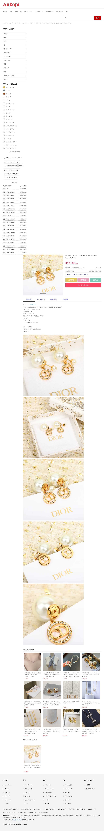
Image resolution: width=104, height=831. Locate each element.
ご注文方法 (71, 809)
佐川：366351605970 (9, 212)
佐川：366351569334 (9, 242)
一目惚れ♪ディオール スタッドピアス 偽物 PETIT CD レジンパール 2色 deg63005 (32, 703)
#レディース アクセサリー (81, 274)
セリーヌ (8, 97)
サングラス (59, 12)
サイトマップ (32, 812)
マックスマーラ (10, 132)
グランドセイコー (11, 142)
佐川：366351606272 (9, 215)
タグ (66, 274)
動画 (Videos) (6, 812)
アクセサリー (39, 12)
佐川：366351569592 (9, 239)
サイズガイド (41, 299)
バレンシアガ (10, 129)
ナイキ (8, 90)
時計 (16, 12)
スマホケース (50, 12)
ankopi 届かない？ (26, 809)
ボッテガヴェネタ (11, 148)
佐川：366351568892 (9, 195)
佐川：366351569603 (9, 232)
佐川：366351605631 (9, 225)
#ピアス (71, 274)
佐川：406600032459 (9, 192)
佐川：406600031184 (9, 252)
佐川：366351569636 (9, 229)
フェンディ (9, 138)
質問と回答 (53, 299)
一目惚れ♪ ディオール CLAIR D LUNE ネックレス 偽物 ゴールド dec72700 (52, 731)
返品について (37, 809)
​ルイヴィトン (69, 785)
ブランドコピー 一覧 (14, 151)
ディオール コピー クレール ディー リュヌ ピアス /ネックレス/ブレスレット (91, 703)
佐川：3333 (6, 188)
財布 (11, 12)
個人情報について (90, 788)
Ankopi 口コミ (92, 809)
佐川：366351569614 (9, 236)
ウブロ (47, 800)
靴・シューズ (28, 12)
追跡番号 (65, 299)
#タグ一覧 (15, 182)
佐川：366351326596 (9, 202)
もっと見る (23, 186)
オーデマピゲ (48, 792)
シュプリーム (10, 135)
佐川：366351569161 (9, 246)
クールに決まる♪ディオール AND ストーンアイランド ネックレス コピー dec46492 (91, 731)
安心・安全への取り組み (19, 812)
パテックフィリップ (50, 796)
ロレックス (9, 119)
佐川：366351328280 (9, 209)
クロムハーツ (10, 110)
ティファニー (10, 122)
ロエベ (8, 106)
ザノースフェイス (11, 145)
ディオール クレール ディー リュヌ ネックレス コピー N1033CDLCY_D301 (32, 731)
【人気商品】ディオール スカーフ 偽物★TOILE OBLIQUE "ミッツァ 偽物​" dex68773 (51, 674)
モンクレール (10, 103)
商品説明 (28, 299)
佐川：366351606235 (9, 222)
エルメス (8, 94)
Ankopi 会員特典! (43, 812)
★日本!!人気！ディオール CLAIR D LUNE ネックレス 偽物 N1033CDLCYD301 (32, 674)
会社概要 (87, 785)
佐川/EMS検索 (62, 809)
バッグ (5, 12)
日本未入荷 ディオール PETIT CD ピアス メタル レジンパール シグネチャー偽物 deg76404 (51, 703)
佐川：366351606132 (9, 219)
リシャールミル (49, 788)
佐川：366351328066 (9, 205)
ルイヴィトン (10, 87)
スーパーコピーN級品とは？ (11, 809)
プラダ (8, 100)
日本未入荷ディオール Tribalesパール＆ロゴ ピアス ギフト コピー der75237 (91, 674)
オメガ (47, 803)
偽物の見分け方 (81, 809)
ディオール (9, 116)
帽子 (67, 12)
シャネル (8, 113)
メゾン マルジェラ (11, 126)
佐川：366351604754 (9, 249)
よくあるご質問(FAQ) (49, 809)
